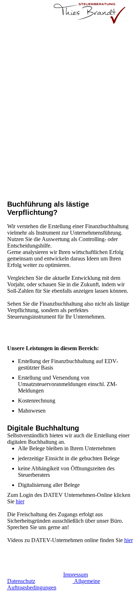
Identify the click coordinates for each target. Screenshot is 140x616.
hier (20, 501)
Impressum (75, 575)
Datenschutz (21, 581)
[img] (89, 12)
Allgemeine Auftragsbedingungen (53, 584)
